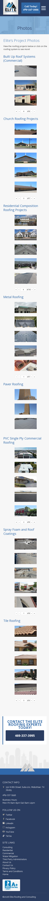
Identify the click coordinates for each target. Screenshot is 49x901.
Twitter (9, 815)
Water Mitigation (10, 856)
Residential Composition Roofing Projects (20, 208)
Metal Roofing (13, 297)
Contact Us (8, 865)
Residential (8, 850)
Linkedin (9, 823)
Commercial (8, 853)
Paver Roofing (13, 384)
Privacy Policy (9, 868)
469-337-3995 (9, 795)
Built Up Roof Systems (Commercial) (19, 58)
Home (5, 874)
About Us (7, 862)
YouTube (10, 832)
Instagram (10, 827)
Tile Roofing (11, 620)
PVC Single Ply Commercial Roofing (22, 440)
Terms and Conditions (13, 871)
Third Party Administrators (15, 859)
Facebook (10, 819)
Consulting (7, 847)
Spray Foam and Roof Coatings (18, 531)
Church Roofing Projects (20, 119)
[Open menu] (43, 8)
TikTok (9, 836)
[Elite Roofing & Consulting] (11, 8)
